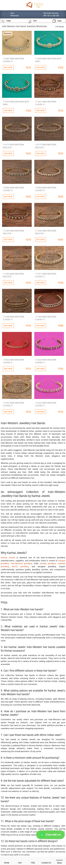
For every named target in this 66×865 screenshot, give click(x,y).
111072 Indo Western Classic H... (13, 404)
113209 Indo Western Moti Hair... (48, 60)
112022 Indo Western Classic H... (13, 361)
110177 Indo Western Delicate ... (45, 145)
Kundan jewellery (48, 563)
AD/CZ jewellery (20, 566)
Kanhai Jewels (8, 557)
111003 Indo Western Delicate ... (13, 232)
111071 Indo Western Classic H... (45, 275)
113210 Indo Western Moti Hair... (16, 103)
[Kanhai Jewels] (34, 5)
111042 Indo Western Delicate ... (45, 232)
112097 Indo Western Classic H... (13, 60)
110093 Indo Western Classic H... (45, 189)
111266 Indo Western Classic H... (13, 318)
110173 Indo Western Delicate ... (13, 145)
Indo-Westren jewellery (21, 563)
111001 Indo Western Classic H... (45, 103)
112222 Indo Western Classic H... (45, 404)
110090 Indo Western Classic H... (13, 189)
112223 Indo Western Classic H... (45, 361)
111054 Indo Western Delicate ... (13, 275)
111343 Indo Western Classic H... (45, 318)
